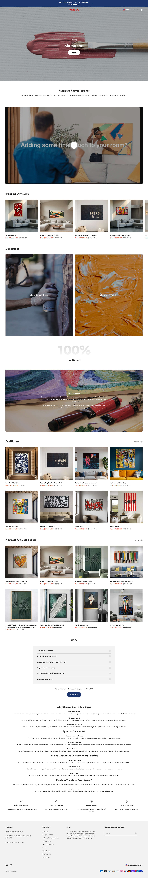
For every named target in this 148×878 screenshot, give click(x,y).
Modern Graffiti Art (11, 526)
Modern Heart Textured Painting (16, 581)
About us (45, 831)
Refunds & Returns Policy (51, 838)
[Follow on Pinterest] (11, 865)
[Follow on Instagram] (6, 865)
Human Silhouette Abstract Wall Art (122, 581)
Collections (46, 857)
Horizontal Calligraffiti (47, 526)
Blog (44, 848)
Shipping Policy (48, 835)
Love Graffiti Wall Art (12, 483)
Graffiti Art (46, 851)
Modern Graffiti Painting (118, 483)
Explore (74, 52)
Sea (146, 235)
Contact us (74, 695)
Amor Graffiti (79, 526)
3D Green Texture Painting (84, 581)
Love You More (10, 235)
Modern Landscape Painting (49, 235)
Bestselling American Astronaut (85, 483)
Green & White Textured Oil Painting (52, 625)
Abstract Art (47, 854)
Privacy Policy (47, 841)
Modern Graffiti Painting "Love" (120, 235)
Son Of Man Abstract (117, 625)
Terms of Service (48, 844)
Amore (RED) (114, 526)
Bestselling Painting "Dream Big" (86, 235)
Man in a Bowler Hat (81, 625)
